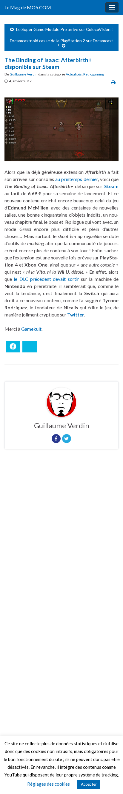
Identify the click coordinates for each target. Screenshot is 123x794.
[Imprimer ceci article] (113, 82)
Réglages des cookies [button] (48, 784)
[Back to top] (109, 780)
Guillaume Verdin (24, 74)
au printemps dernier (76, 179)
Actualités (74, 74)
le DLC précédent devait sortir (46, 279)
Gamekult (31, 329)
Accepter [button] (89, 784)
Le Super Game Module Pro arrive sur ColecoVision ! (64, 29)
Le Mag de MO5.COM (27, 7)
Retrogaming (93, 74)
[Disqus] (61, 535)
